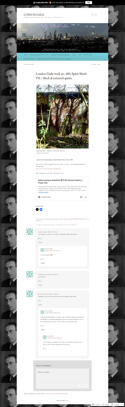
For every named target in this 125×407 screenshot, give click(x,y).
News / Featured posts (29, 58)
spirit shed (70, 219)
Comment (83, 385)
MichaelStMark (49, 249)
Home (25, 54)
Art (59, 219)
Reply (40, 242)
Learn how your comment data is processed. (56, 393)
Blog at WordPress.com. (62, 400)
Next (99, 64)
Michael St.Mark (88, 54)
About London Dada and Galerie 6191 (39, 54)
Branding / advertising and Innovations (60, 54)
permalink (38, 220)
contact (74, 54)
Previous (93, 64)
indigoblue (41, 274)
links (80, 54)
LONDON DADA (34, 14)
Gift (88, 2)
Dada (62, 219)
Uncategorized (49, 219)
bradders (40, 232)
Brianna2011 (41, 294)
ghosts (65, 219)
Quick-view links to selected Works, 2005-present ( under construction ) (54, 58)
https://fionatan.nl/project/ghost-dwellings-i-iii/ (48, 168)
